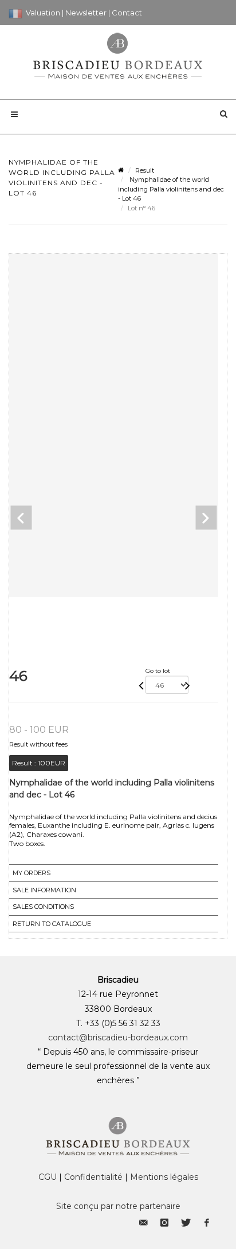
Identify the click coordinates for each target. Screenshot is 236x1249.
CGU (47, 1177)
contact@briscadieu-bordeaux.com (118, 1037)
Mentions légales (164, 1177)
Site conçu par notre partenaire (118, 1206)
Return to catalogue (52, 924)
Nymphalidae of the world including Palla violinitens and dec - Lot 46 (171, 188)
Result (144, 170)
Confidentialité (93, 1177)
